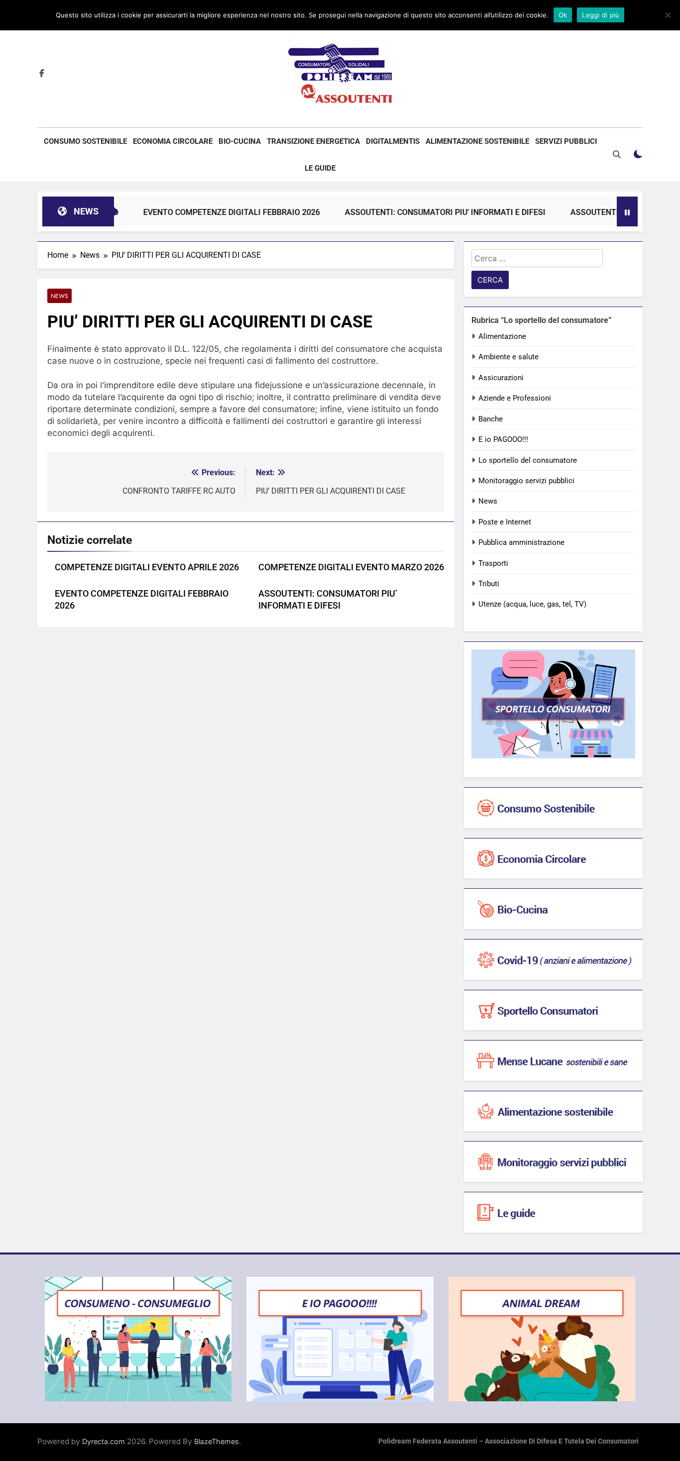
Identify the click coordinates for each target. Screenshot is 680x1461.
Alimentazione (502, 336)
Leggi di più (600, 15)
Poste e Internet (504, 522)
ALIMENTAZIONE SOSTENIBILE (477, 141)
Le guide (320, 168)
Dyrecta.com (103, 1441)
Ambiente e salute (508, 356)
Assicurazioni (501, 377)
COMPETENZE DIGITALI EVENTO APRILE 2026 (147, 567)
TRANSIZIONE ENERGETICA (313, 141)
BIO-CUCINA (240, 141)
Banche (490, 419)
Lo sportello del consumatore (527, 460)
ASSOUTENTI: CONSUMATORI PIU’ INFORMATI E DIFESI (416, 212)
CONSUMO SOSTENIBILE (85, 141)
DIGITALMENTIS (393, 141)
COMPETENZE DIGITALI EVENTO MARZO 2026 (351, 567)
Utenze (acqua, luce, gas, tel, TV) (532, 604)
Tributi (488, 583)
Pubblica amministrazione (521, 542)
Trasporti (493, 563)
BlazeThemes (216, 1441)
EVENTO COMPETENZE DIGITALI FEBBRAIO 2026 (202, 212)
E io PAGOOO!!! (503, 439)
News (59, 296)
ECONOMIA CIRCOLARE (173, 141)
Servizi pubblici (566, 141)
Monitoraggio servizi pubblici (526, 480)
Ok (563, 15)
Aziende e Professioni (514, 398)
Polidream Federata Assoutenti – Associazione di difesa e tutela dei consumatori (508, 1441)
